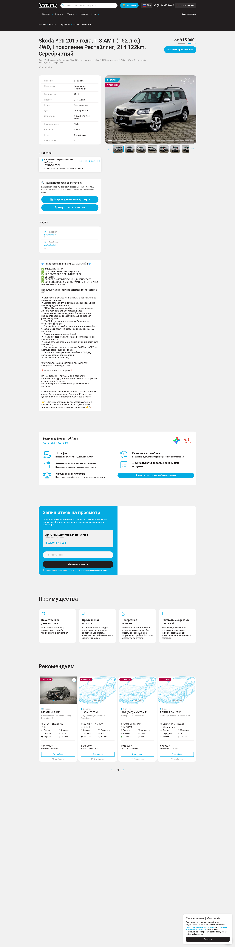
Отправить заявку (78, 564)
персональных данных (98, 570)
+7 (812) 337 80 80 (164, 5)
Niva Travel (122, 678)
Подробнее (58, 754)
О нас (93, 14)
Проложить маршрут (56, 543)
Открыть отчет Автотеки (71, 207)
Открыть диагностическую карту (72, 199)
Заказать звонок (186, 5)
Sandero (161, 678)
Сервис (59, 14)
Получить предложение (180, 49)
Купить (149, 790)
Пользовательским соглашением (201, 927)
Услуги (70, 14)
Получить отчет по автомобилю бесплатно (155, 475)
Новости (84, 14)
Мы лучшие (129, 5)
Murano (42, 678)
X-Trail (81, 678)
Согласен (208, 939)
